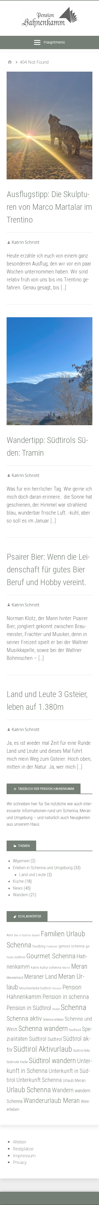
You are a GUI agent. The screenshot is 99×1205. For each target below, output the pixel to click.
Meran (79, 966)
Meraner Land (40, 976)
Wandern (20, 894)
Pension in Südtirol (29, 1008)
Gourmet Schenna (51, 956)
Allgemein (21, 860)
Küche (18, 881)
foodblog (38, 946)
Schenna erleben (53, 1019)
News (18, 888)
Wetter (19, 1142)
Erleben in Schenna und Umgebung (43, 867)
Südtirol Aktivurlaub (42, 1049)
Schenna (73, 1007)
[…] (63, 287)
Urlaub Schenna (29, 1089)
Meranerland (15, 978)
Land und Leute (32, 874)
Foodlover (52, 946)
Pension (57, 988)
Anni (10, 935)
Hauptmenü (54, 42)
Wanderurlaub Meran (51, 1100)
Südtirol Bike (81, 1050)
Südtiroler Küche (17, 1062)
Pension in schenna (66, 996)
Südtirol (55, 1039)
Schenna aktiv (24, 1018)
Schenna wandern (43, 1028)
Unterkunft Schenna (39, 1080)
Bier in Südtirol (22, 935)
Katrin (35, 967)
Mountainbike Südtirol (35, 988)
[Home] (10, 62)
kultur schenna (50, 967)
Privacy (20, 1162)
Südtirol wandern (52, 1060)
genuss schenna (71, 946)
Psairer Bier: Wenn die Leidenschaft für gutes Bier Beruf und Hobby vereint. (48, 569)
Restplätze (23, 1149)
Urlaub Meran (74, 1080)
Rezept (56, 1009)
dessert (36, 935)
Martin (66, 967)
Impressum (24, 1155)
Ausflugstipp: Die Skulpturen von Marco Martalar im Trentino (49, 207)
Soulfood (75, 1030)
